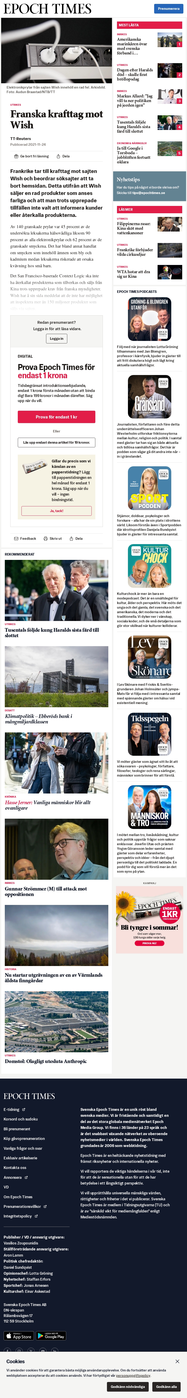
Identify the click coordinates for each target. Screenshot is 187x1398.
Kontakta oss (15, 1167)
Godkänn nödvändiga (128, 1387)
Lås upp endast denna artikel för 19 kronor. (56, 442)
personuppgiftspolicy (133, 1375)
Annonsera (13, 1177)
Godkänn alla (166, 1387)
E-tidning (11, 1109)
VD (6, 1187)
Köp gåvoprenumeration (24, 1138)
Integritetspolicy (18, 1216)
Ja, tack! (56, 511)
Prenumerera (168, 9)
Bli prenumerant (17, 1129)
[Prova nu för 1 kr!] (149, 919)
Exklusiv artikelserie (20, 1158)
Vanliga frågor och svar (23, 1148)
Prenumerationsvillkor (22, 1206)
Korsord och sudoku (21, 1119)
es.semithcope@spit (148, 193)
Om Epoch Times (18, 1197)
